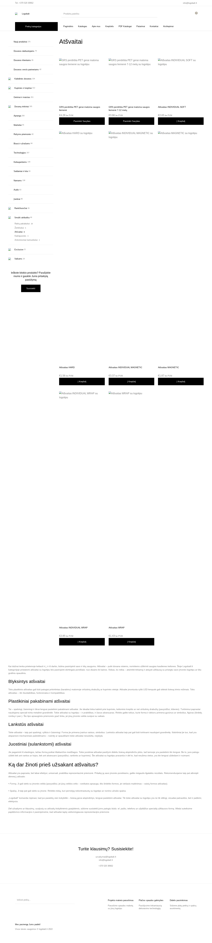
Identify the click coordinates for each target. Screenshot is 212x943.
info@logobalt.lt (190, 3)
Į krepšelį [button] (181, 121)
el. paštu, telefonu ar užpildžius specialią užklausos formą (146, 808)
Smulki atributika (21, 217)
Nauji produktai (20, 42)
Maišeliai (18, 125)
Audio (16, 190)
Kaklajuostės (20, 236)
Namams (18, 180)
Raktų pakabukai (22, 223)
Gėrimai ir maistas (22, 97)
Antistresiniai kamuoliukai (26, 240)
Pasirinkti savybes (82, 121)
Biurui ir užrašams (22, 143)
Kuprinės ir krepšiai (23, 88)
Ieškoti (71, 900)
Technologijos (20, 153)
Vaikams (18, 259)
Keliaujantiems (20, 162)
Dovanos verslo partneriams (26, 69)
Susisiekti (30, 288)
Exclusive (18, 249)
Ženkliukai (19, 228)
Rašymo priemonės (22, 134)
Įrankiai (17, 199)
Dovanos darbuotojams (24, 51)
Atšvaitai (19, 232)
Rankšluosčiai (20, 208)
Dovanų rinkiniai (21, 106)
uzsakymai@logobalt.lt (106, 857)
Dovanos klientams (22, 60)
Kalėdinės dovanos (23, 79)
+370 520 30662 (26, 3)
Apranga (17, 116)
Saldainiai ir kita (21, 171)
